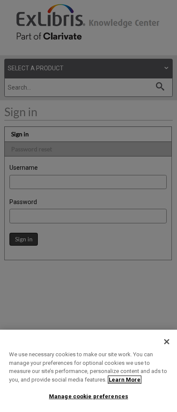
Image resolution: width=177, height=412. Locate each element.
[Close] (166, 341)
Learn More (124, 379)
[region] (88, 371)
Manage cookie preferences (88, 396)
